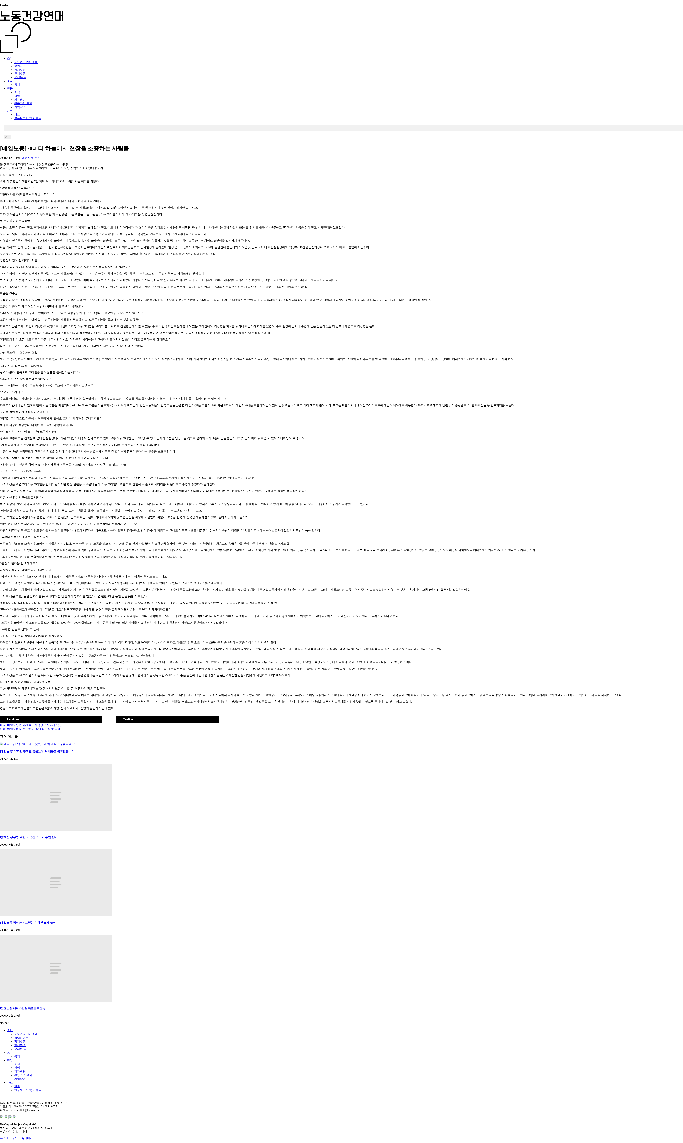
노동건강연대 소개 (26, 62)
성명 (17, 95)
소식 (17, 92)
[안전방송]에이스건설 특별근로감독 (22, 1008)
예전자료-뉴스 (31, 157)
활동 (10, 88)
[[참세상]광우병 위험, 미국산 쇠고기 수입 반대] (56, 829)
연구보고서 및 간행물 (27, 118)
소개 (10, 58)
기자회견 (20, 99)
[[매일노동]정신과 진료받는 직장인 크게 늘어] (56, 915)
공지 (10, 80)
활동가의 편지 (23, 103)
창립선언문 (21, 65)
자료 (10, 110)
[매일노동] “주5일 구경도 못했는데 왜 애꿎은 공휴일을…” (36, 751)
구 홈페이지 (25, 1138)
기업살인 (20, 107)
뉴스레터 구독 (9, 1138)
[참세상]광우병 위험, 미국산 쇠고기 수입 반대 (28, 837)
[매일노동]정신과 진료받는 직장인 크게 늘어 (28, 922)
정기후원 (20, 69)
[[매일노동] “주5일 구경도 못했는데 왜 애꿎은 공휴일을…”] (37, 744)
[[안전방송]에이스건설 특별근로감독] (56, 1000)
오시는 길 (20, 77)
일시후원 (20, 73)
